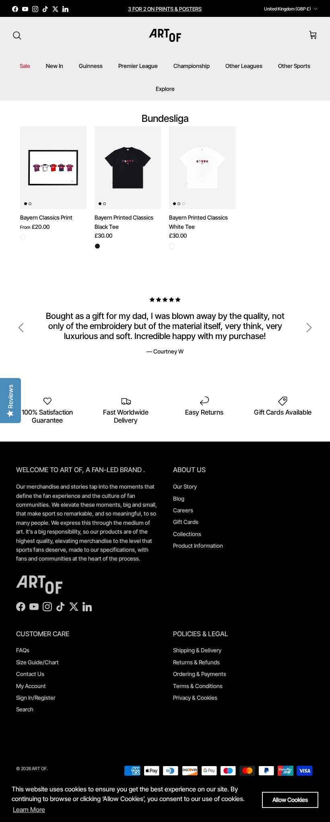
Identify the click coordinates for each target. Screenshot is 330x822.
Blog (178, 498)
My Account (31, 685)
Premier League (138, 65)
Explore (165, 88)
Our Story (185, 486)
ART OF (39, 768)
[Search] (17, 35)
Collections (187, 533)
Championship (191, 65)
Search (24, 709)
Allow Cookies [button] (290, 799)
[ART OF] (165, 35)
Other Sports (294, 65)
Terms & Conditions (198, 685)
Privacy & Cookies (195, 697)
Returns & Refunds (196, 662)
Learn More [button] (29, 810)
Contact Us (30, 673)
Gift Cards (185, 521)
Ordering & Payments (199, 673)
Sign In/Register (36, 697)
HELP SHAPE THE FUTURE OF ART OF (165, 12)
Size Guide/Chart (37, 662)
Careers (183, 510)
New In (54, 65)
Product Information (198, 545)
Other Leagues (243, 65)
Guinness (91, 65)
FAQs (22, 650)
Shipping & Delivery (197, 650)
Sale (25, 65)
